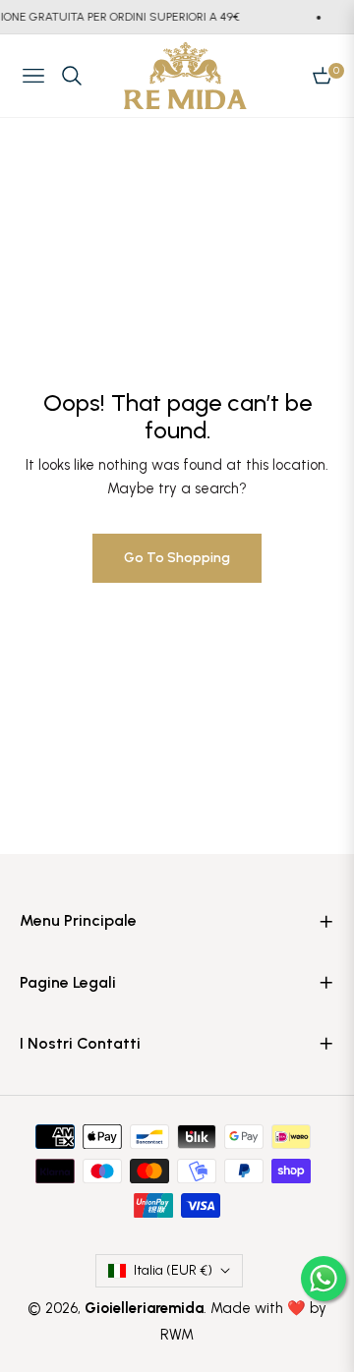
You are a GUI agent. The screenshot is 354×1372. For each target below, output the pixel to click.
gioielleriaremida (144, 1308)
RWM (177, 1334)
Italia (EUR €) (173, 1270)
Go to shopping (177, 557)
